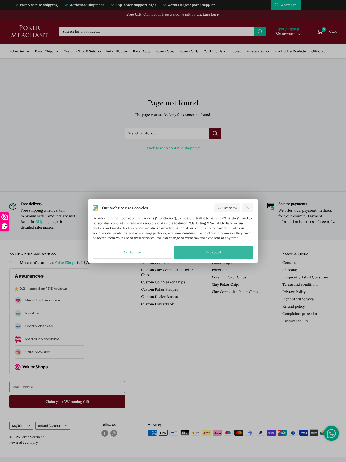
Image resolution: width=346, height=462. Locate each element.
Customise (132, 252)
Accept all (214, 252)
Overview (229, 208)
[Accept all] (247, 207)
